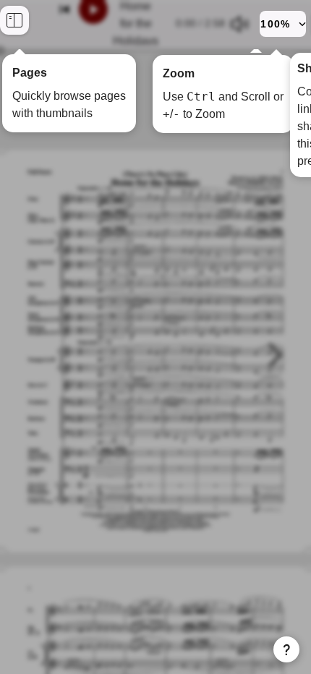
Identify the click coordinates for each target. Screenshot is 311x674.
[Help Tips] (286, 649)
